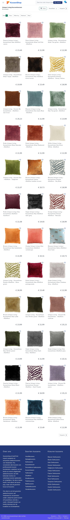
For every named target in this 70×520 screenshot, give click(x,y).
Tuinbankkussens (30, 487)
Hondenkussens (30, 489)
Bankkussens (29, 484)
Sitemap (66, 518)
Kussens (53, 516)
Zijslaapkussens (30, 459)
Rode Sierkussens (53, 476)
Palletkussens (29, 481)
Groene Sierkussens (54, 465)
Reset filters (52, 8)
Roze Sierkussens (53, 479)
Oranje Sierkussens (54, 471)
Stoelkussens (29, 478)
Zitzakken (28, 476)
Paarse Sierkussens (54, 473)
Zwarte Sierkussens (54, 487)
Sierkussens (29, 462)
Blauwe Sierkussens (54, 457)
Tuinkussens (29, 473)
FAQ (59, 516)
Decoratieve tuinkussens (33, 467)
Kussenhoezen (29, 465)
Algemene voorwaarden (55, 518)
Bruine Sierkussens (54, 460)
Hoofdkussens (29, 456)
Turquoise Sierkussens (55, 482)
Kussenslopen (29, 470)
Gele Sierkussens (53, 462)
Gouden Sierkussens (54, 490)
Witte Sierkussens (54, 484)
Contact (65, 516)
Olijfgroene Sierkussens (55, 468)
